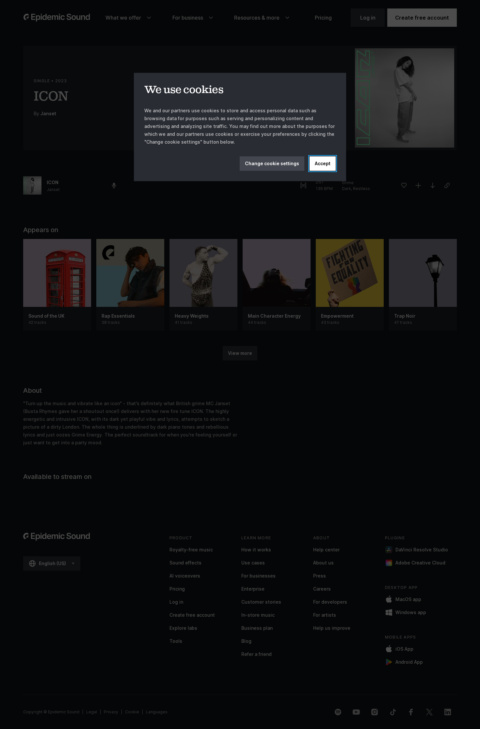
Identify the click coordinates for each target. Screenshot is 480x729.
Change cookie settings (272, 163)
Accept (322, 163)
